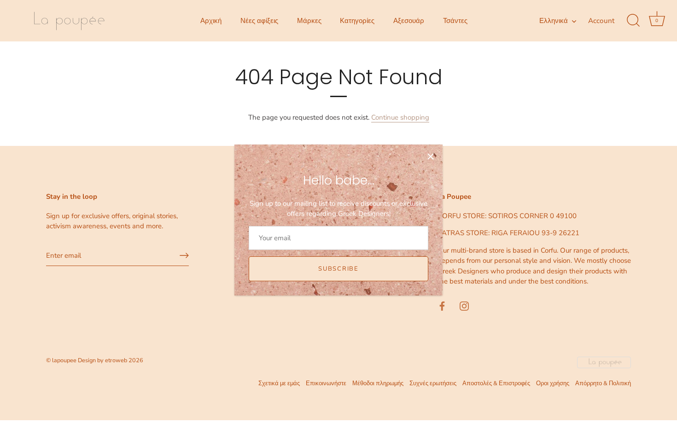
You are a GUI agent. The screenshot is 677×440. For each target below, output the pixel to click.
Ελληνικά (553, 21)
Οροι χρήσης (552, 383)
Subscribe (338, 269)
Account (601, 20)
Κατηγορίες (357, 20)
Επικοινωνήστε (326, 383)
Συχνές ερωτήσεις (432, 383)
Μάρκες (309, 20)
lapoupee (64, 360)
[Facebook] (442, 305)
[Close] (430, 156)
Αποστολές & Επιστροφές (496, 383)
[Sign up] (184, 255)
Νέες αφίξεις (259, 20)
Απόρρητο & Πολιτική (603, 383)
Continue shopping (400, 117)
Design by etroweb (103, 360)
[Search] (633, 21)
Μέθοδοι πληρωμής (377, 383)
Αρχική (211, 20)
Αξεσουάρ (408, 20)
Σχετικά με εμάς (279, 383)
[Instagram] (464, 305)
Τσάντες (455, 20)
